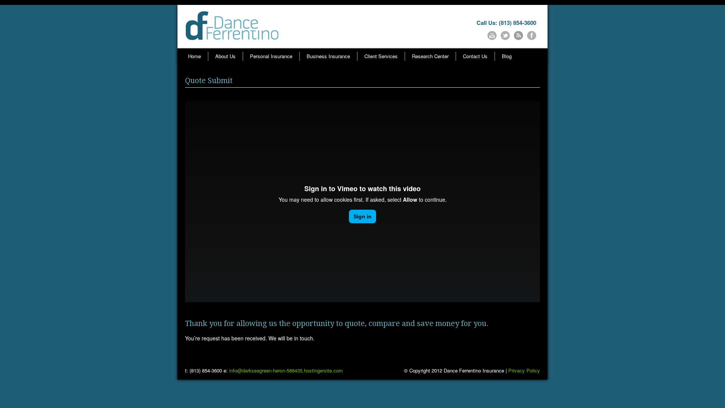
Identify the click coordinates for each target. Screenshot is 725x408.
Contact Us (475, 56)
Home (194, 56)
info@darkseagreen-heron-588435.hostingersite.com (286, 370)
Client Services (381, 56)
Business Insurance (328, 56)
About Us (225, 56)
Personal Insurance (271, 56)
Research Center (430, 56)
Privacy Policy (524, 370)
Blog (507, 56)
